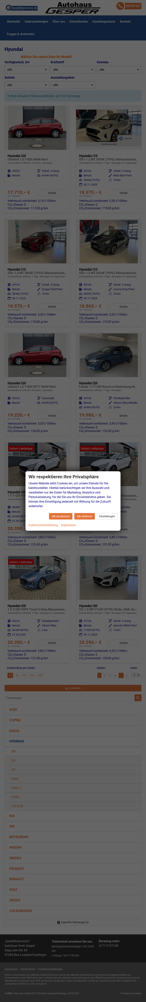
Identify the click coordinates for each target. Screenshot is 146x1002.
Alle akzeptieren (61, 516)
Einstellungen (107, 516)
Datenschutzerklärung (43, 525)
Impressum (68, 525)
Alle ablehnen (84, 516)
